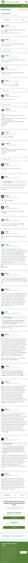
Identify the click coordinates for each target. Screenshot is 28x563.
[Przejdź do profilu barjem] (2, 164)
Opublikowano (11, 26)
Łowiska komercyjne (13, 14)
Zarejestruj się (14, 517)
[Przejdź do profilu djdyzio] (2, 289)
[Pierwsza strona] (2, 20)
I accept (24, 552)
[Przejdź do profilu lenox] (2, 68)
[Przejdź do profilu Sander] (2, 81)
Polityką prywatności (5, 561)
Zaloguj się (14, 527)
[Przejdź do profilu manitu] (2, 40)
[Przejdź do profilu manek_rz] (2, 110)
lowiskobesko (7, 13)
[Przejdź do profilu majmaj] (2, 26)
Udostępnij (7, 536)
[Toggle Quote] (3, 181)
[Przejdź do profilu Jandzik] (2, 367)
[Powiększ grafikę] (6, 31)
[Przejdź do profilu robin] (2, 312)
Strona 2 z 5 (15, 19)
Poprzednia (7, 19)
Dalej (23, 19)
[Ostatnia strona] (26, 20)
